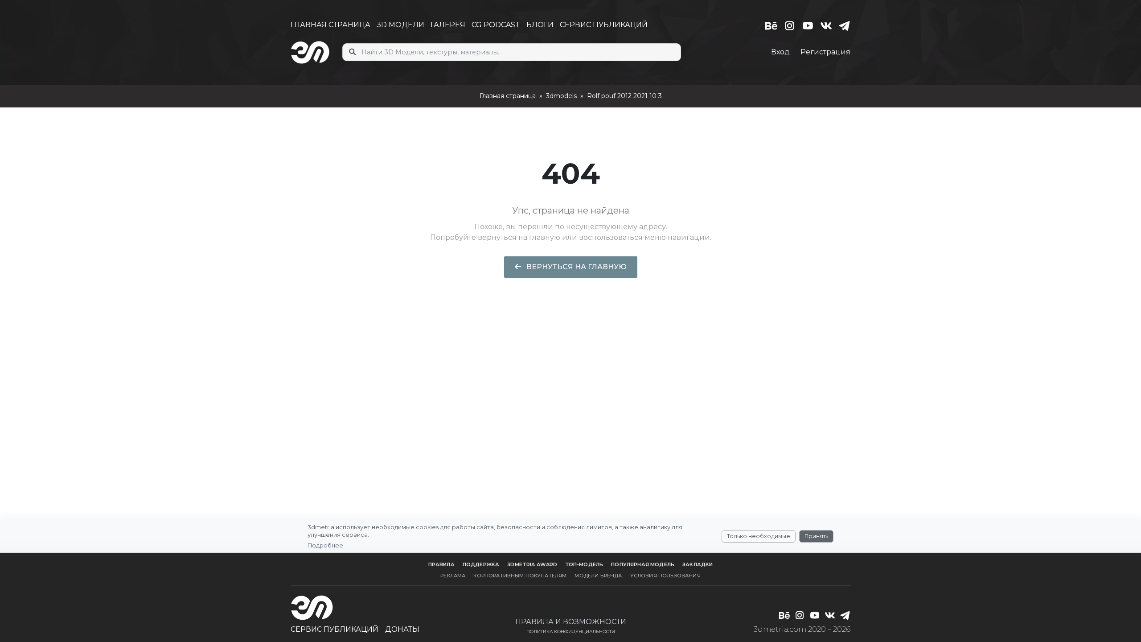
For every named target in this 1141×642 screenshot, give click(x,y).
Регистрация (825, 52)
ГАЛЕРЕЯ (448, 25)
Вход (780, 52)
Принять (816, 536)
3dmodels (561, 96)
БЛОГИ (540, 25)
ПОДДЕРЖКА (481, 564)
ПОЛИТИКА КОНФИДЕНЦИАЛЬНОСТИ (570, 631)
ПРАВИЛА (441, 564)
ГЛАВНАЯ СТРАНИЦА (330, 25)
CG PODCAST (496, 25)
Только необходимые (758, 536)
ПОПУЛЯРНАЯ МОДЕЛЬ (642, 564)
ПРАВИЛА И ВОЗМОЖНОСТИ (570, 621)
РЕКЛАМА (452, 575)
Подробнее (325, 545)
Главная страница (508, 96)
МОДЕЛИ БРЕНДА (598, 575)
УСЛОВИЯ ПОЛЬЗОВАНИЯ (665, 575)
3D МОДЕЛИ (400, 25)
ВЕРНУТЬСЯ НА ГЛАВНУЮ (576, 267)
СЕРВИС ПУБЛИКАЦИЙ (604, 25)
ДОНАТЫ (402, 629)
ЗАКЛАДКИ (697, 564)
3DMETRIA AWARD (532, 564)
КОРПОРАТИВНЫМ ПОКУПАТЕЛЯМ (519, 575)
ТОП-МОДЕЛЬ (584, 564)
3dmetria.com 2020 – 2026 (802, 629)
